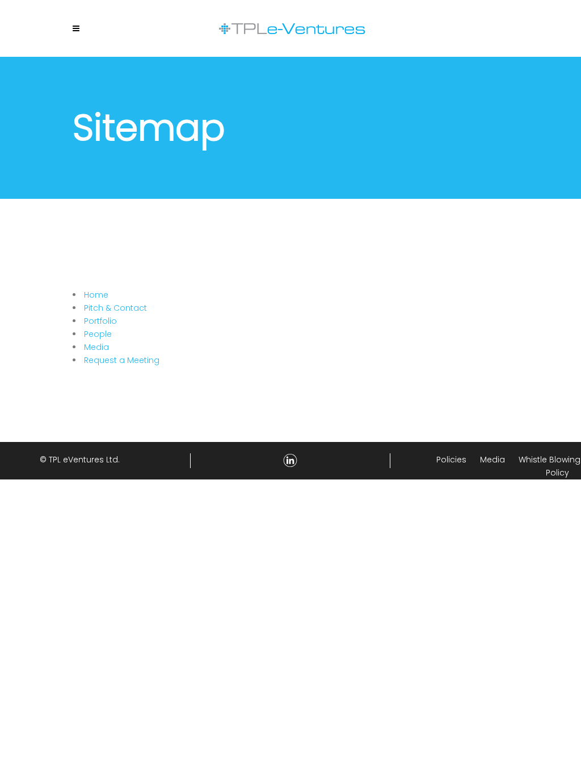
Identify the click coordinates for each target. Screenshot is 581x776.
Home (96, 295)
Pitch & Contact (115, 308)
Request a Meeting (121, 360)
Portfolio (100, 321)
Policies (451, 459)
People (98, 334)
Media (96, 347)
